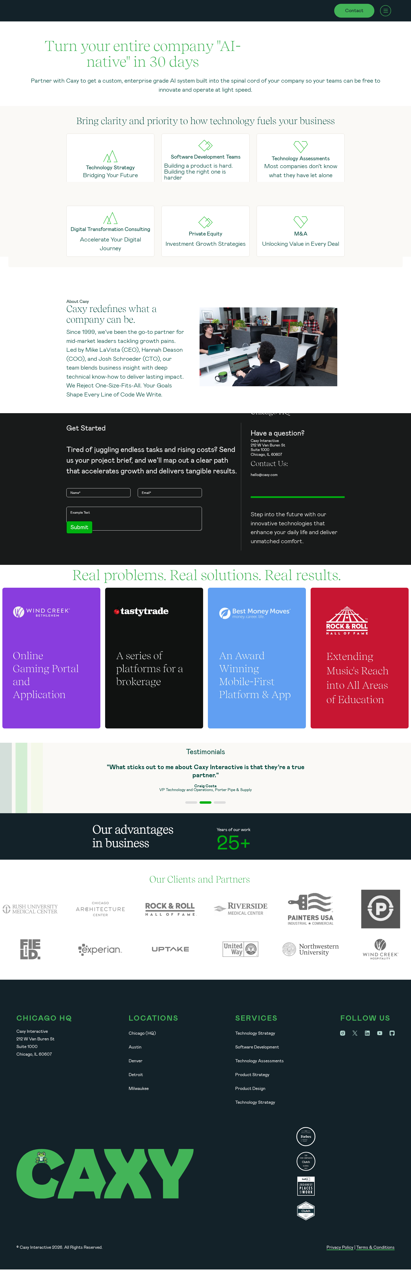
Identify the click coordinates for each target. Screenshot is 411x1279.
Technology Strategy (255, 1033)
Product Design (250, 1088)
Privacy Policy (340, 1247)
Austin (135, 1047)
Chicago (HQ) (142, 1033)
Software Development (257, 1047)
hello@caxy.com (264, 474)
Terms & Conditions (375, 1247)
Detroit (136, 1075)
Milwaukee (139, 1088)
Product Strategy (252, 1075)
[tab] (191, 802)
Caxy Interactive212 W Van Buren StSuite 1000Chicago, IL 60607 (268, 447)
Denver (135, 1061)
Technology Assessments (259, 1061)
